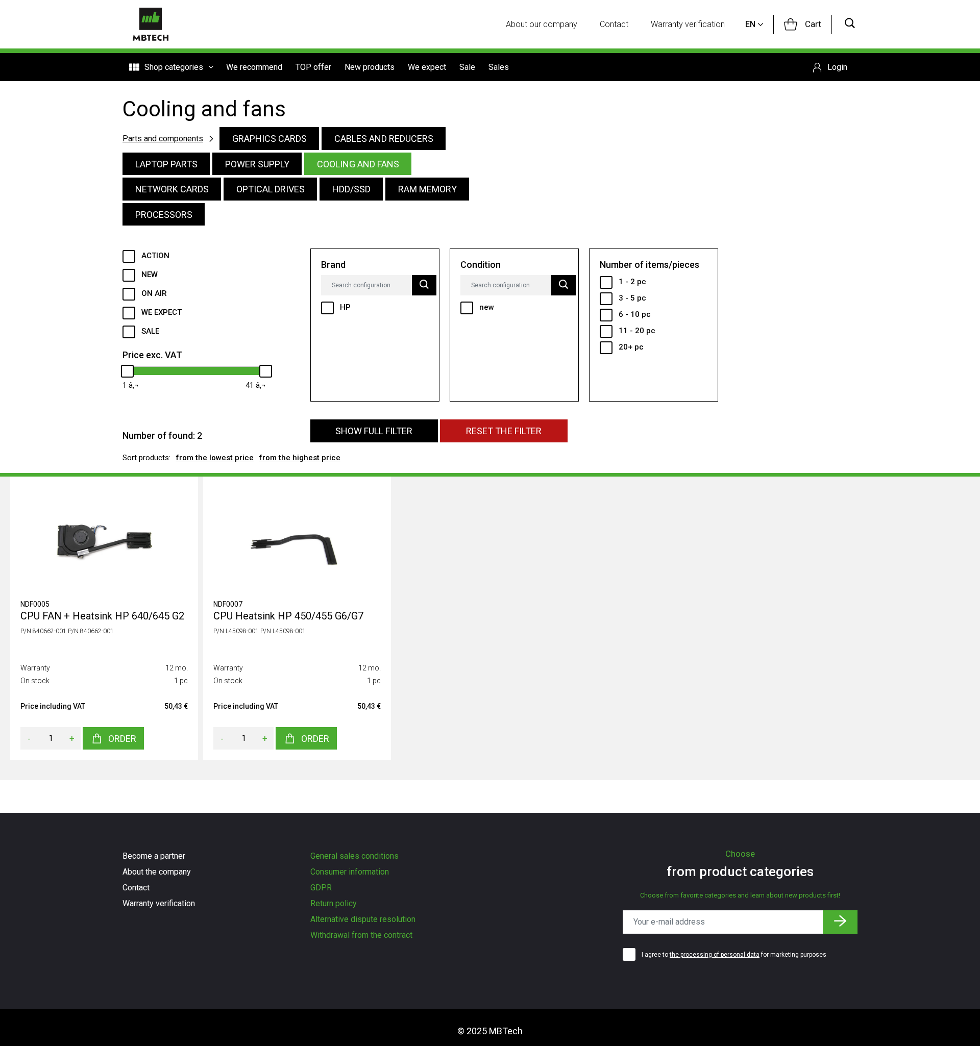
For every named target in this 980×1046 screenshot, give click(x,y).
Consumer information (349, 872)
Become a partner (153, 856)
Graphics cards (269, 138)
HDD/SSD (351, 189)
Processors (163, 214)
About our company (541, 24)
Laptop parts (166, 164)
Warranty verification (688, 24)
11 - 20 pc (637, 330)
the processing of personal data (715, 954)
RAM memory (427, 189)
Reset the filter (504, 431)
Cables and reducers (383, 138)
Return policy (333, 903)
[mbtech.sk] (151, 24)
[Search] (849, 24)
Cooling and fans (358, 164)
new (486, 307)
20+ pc (631, 347)
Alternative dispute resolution (362, 919)
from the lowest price (215, 457)
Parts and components (162, 138)
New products (370, 67)
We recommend (254, 67)
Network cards (172, 189)
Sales (498, 67)
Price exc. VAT (152, 355)
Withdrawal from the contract (361, 935)
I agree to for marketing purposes (734, 954)
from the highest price (299, 457)
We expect (427, 67)
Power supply (257, 164)
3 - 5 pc (632, 298)
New (149, 274)
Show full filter (373, 431)
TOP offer (313, 67)
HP (345, 307)
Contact (614, 24)
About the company (156, 872)
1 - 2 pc (632, 281)
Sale (467, 67)
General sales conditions (354, 856)
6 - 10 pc (635, 314)
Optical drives (270, 189)
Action (155, 255)
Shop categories (173, 67)
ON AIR (154, 293)
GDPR (321, 887)
